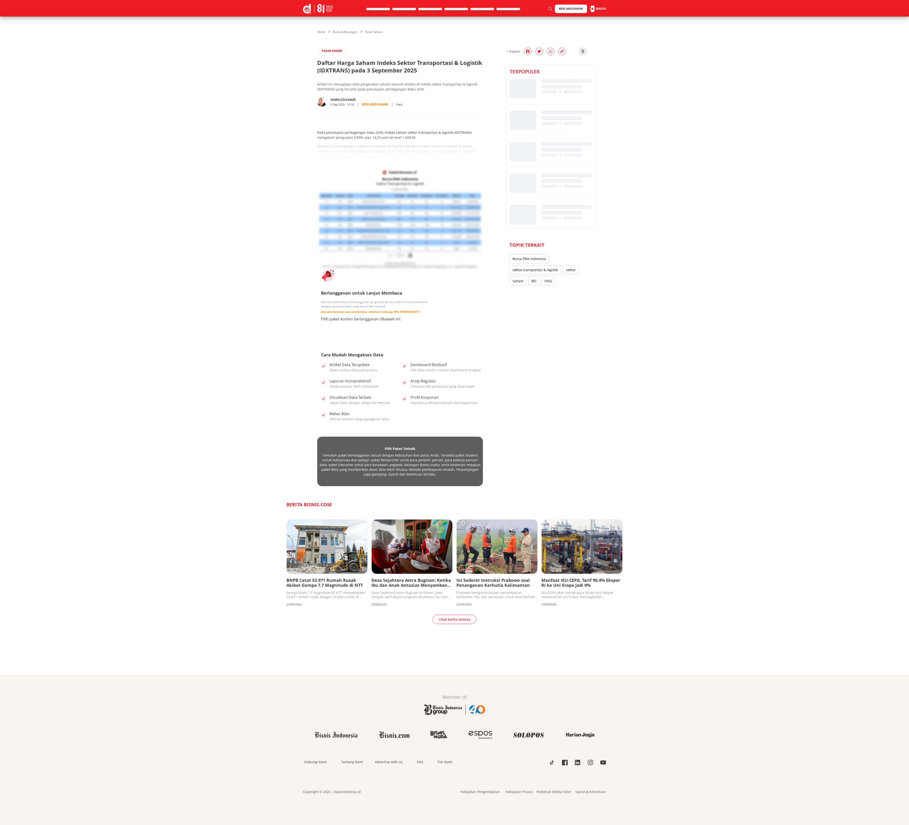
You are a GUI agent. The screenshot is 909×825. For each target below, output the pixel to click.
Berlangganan (571, 9)
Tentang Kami (352, 762)
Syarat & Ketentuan (590, 791)
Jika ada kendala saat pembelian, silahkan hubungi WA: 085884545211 (370, 312)
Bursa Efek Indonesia (529, 258)
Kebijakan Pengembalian (480, 791)
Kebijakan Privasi (519, 791)
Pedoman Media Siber (553, 791)
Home (321, 32)
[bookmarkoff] (583, 51)
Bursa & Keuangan (345, 32)
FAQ (420, 762)
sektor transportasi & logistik (535, 270)
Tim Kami (444, 762)
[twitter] (539, 51)
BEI (533, 281)
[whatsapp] (550, 51)
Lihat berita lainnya (454, 619)
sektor (571, 270)
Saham (517, 281)
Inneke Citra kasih (343, 99)
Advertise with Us (389, 762)
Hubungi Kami (315, 762)
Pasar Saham (374, 32)
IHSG (548, 281)
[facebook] (528, 51)
